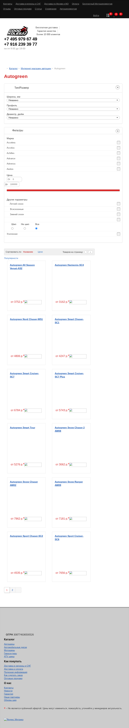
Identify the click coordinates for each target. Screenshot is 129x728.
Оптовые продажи (13, 678)
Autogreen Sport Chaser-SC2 (26, 536)
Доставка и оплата (13, 669)
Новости (8, 691)
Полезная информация (15, 672)
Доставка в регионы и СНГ (17, 666)
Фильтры (17, 130)
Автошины (19, 59)
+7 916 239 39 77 (20, 44)
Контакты (8, 688)
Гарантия (8, 694)
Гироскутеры (10, 653)
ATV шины (9, 656)
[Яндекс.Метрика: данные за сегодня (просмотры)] (13, 719)
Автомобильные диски (15, 647)
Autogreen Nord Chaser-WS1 (26, 319)
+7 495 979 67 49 (20, 38)
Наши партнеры (12, 697)
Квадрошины (91, 59)
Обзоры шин (10, 700)
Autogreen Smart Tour (22, 427)
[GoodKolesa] (5, 68)
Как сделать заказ (13, 675)
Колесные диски (44, 59)
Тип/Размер (21, 87)
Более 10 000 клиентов (48, 34)
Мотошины (69, 59)
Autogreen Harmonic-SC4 (69, 265)
